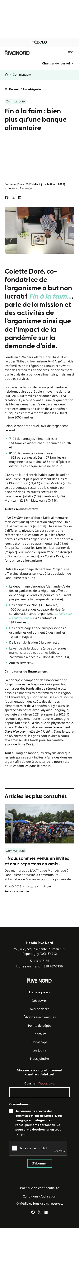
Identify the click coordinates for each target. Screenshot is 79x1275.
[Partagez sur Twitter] (13, 197)
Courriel (39, 1083)
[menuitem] (58, 63)
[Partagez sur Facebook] (7, 197)
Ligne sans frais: (39, 966)
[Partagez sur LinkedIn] (20, 197)
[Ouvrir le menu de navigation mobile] (71, 52)
